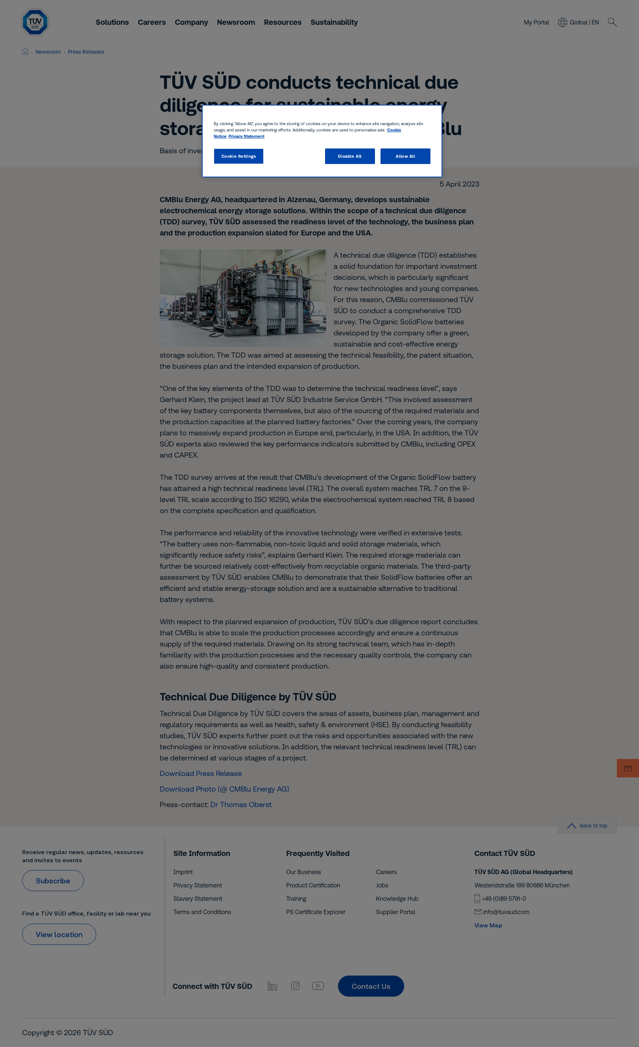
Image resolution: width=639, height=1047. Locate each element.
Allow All (405, 156)
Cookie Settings (239, 156)
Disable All (349, 156)
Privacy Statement (246, 136)
